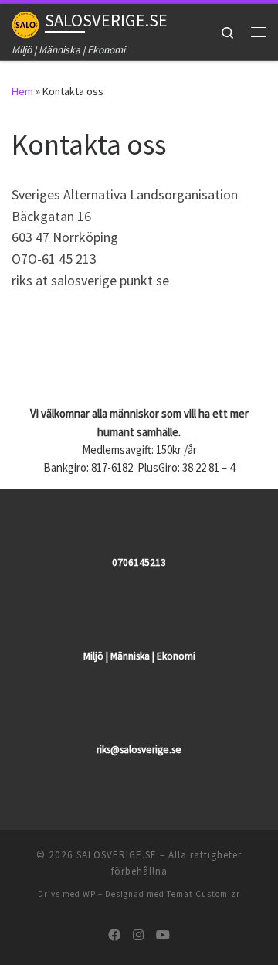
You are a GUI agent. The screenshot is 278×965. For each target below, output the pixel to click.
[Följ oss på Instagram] (138, 935)
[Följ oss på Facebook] (114, 935)
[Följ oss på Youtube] (163, 935)
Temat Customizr (203, 893)
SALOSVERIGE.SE (116, 854)
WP (89, 893)
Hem (22, 91)
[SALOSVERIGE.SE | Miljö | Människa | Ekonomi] (25, 22)
